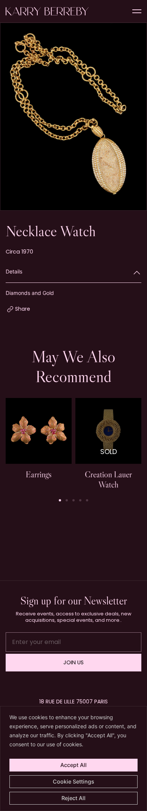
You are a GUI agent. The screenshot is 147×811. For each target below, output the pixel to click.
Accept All (73, 765)
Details (14, 271)
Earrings (39, 474)
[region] (73, 758)
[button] (60, 500)
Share (22, 309)
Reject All (73, 798)
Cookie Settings (73, 781)
